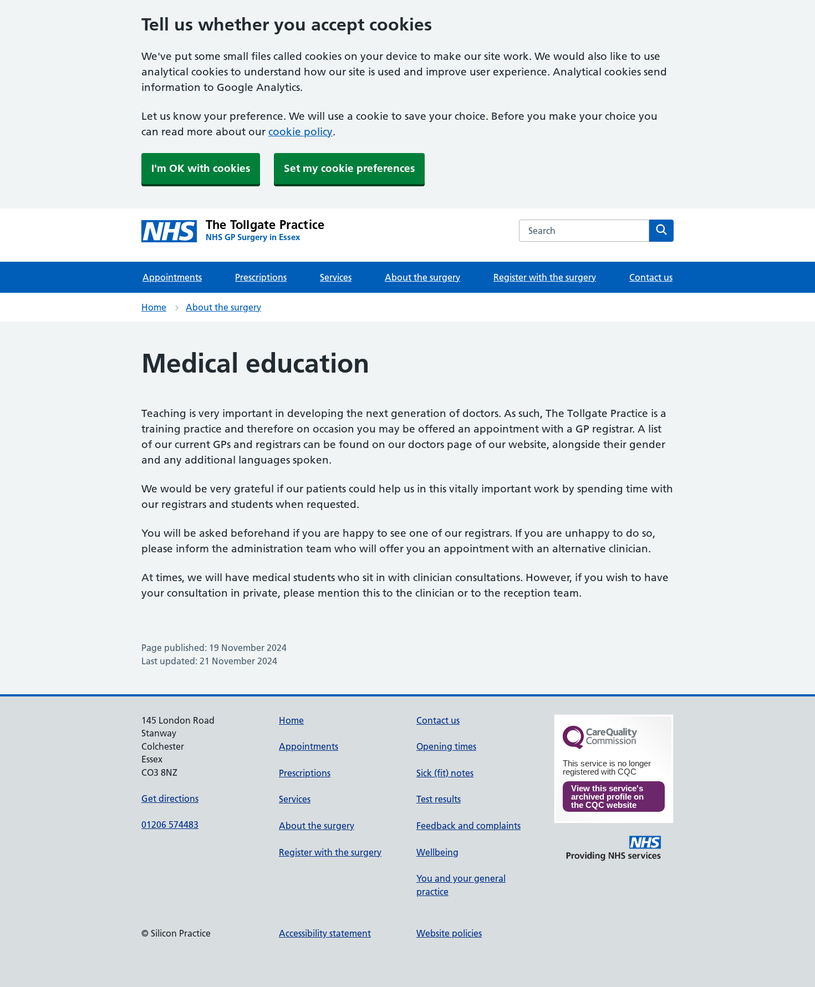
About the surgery (422, 277)
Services (336, 277)
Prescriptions (261, 277)
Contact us (651, 277)
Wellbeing (437, 852)
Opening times (446, 746)
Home (153, 307)
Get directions (169, 798)
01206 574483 (169, 824)
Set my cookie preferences (349, 168)
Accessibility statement (325, 933)
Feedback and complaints (468, 825)
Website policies (449, 933)
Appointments (172, 277)
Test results (438, 799)
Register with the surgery (544, 277)
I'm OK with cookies (200, 168)
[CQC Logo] (600, 746)
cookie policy (300, 131)
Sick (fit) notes (444, 773)
